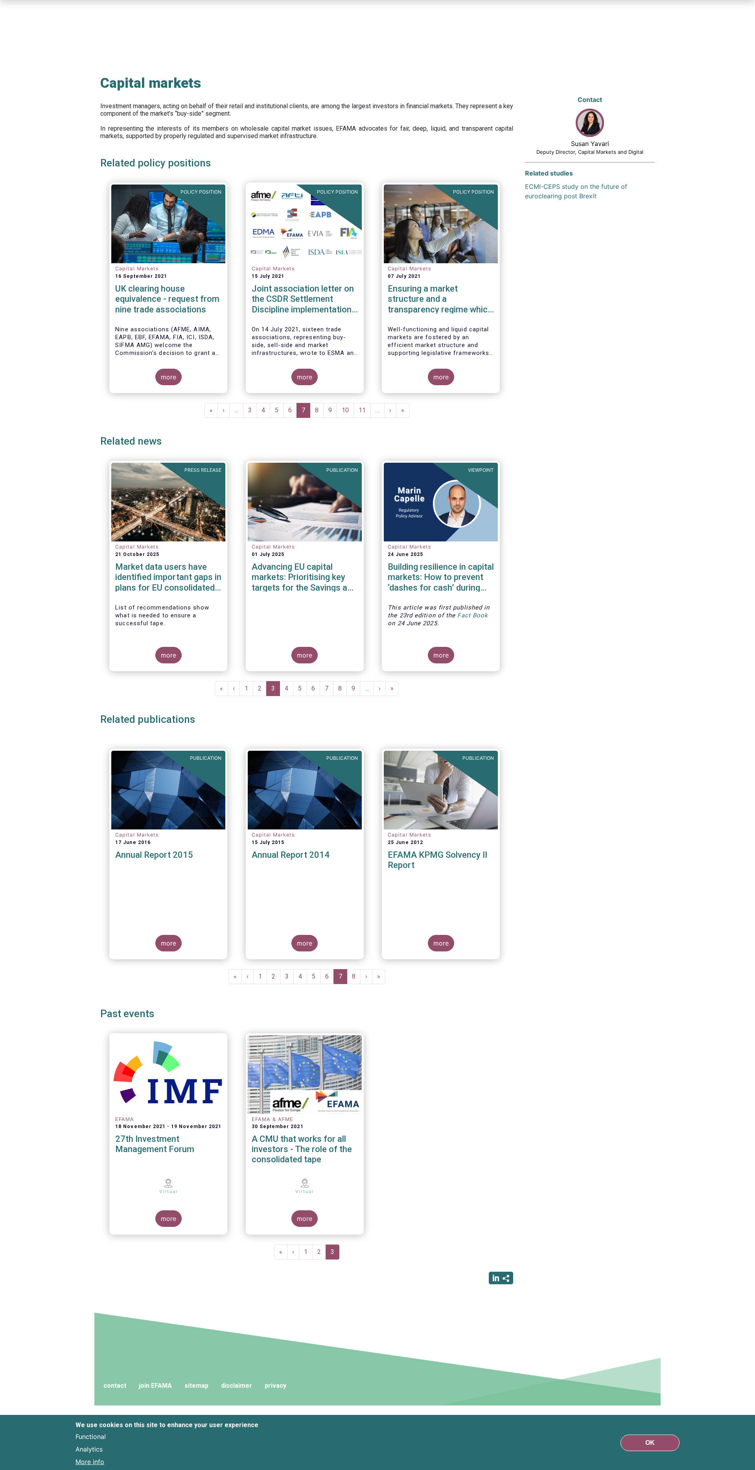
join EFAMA (155, 1385)
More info (90, 1461)
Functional (91, 1436)
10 (348, 410)
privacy (275, 1385)
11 (365, 410)
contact (114, 1385)
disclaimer (236, 1385)
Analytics (89, 1449)
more (168, 377)
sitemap (196, 1385)
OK (650, 1442)
